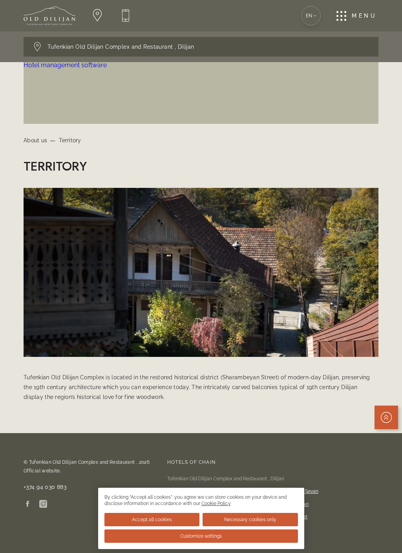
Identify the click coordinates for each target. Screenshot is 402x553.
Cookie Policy (216, 503)
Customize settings (201, 536)
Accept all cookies (152, 519)
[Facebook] (27, 504)
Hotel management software (65, 65)
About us (35, 140)
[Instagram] (43, 504)
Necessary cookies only (250, 519)
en (309, 15)
